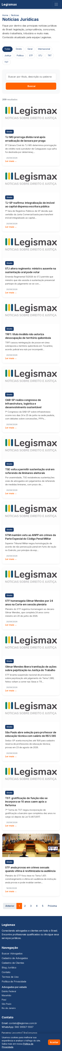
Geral (30, 49)
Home (5, 15)
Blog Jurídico (9, 967)
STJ (40, 55)
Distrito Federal (9, 991)
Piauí (4, 999)
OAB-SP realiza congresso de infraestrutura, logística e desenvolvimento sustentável (23, 403)
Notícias (15, 15)
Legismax (9, 4)
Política (20, 55)
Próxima (52, 905)
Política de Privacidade (14, 981)
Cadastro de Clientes (13, 962)
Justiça (7, 55)
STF (31, 55)
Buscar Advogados (12, 953)
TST (6, 62)
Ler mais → (11, 161)
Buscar (32, 86)
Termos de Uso (10, 976)
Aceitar (54, 1042)
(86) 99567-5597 (24, 1026)
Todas (7, 49)
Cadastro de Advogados (15, 958)
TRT (50, 55)
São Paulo (6, 1004)
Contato (6, 972)
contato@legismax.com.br (23, 1023)
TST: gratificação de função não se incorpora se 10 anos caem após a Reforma (26, 802)
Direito (19, 49)
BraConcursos (30, 1032)
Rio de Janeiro (9, 1008)
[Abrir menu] (56, 4)
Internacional (44, 49)
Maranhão (6, 995)
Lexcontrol (17, 1032)
